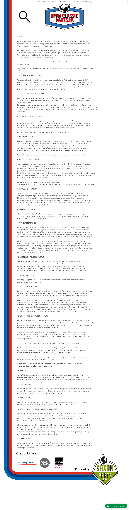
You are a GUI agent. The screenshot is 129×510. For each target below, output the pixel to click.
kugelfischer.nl (31, 62)
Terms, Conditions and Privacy (82, 2)
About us (46, 2)
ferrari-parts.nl (41, 62)
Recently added (65, 2)
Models (53, 2)
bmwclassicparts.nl (55, 62)
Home (39, 2)
